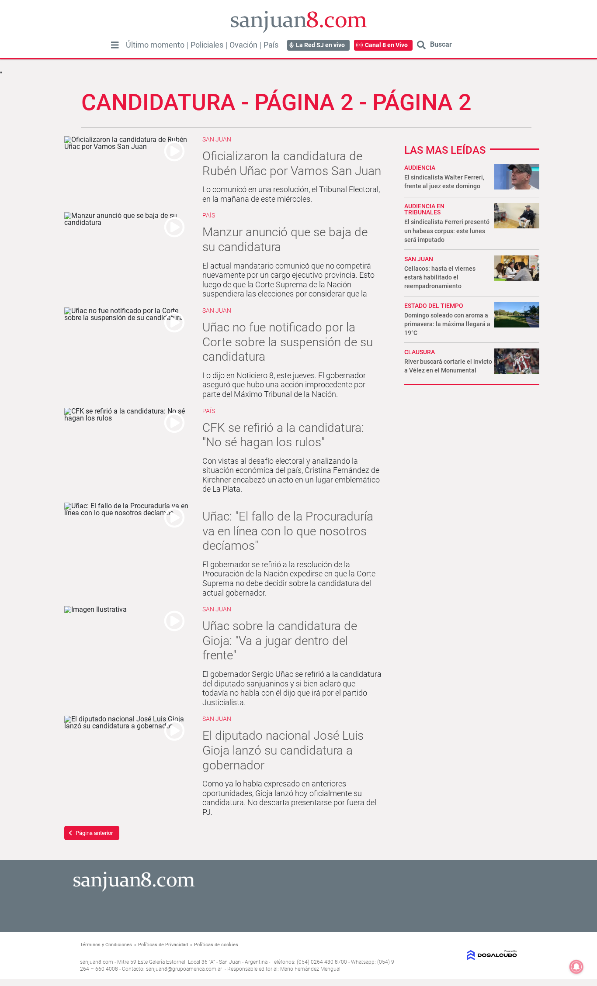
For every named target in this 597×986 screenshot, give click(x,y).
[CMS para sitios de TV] (467, 955)
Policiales (207, 45)
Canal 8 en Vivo (386, 44)
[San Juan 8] (133, 890)
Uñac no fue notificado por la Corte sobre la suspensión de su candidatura (287, 342)
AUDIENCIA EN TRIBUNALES (424, 209)
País (271, 45)
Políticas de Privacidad (163, 945)
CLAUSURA (419, 351)
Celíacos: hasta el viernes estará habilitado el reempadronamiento (440, 277)
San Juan (216, 139)
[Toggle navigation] (114, 45)
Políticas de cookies (216, 945)
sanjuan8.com (96, 962)
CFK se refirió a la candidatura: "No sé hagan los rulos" (283, 435)
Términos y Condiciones (106, 945)
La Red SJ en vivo (320, 44)
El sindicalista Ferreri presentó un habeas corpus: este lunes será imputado (446, 230)
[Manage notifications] (576, 967)
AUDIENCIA (419, 167)
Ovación (243, 45)
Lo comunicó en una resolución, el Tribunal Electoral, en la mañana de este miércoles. (291, 194)
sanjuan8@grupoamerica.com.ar (184, 969)
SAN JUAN (418, 258)
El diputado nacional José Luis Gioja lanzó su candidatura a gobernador (283, 750)
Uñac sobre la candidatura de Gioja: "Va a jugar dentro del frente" (279, 640)
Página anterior (94, 833)
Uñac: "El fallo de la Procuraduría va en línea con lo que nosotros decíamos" (287, 531)
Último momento (155, 45)
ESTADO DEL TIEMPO (433, 305)
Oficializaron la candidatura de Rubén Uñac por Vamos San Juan (291, 163)
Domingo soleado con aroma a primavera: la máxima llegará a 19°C (447, 324)
